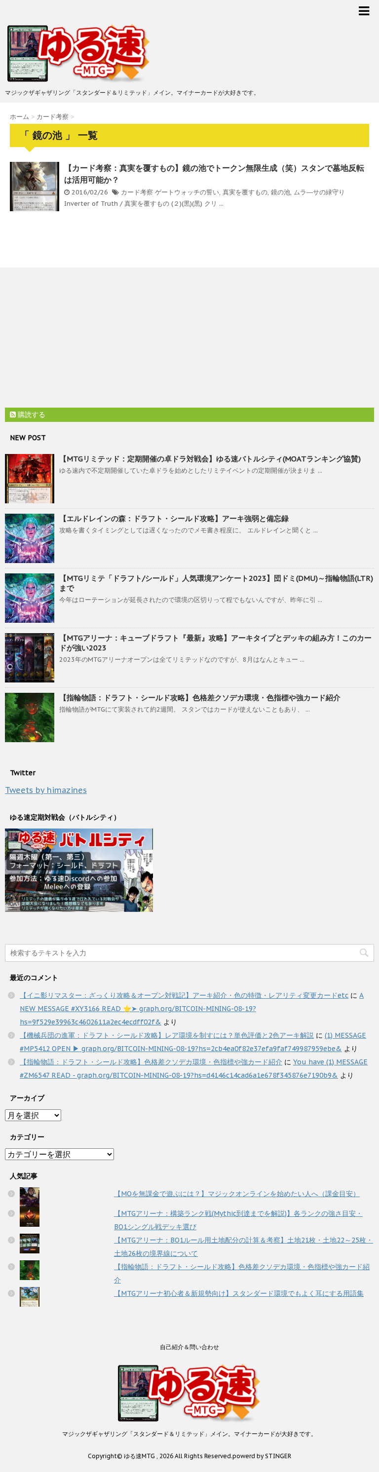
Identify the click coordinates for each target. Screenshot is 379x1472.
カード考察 (137, 192)
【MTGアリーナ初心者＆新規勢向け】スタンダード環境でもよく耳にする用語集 (239, 1293)
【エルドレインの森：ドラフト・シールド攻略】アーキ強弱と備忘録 (174, 518)
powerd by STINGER (261, 1456)
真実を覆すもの (245, 192)
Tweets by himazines (46, 790)
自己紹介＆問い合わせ (189, 1347)
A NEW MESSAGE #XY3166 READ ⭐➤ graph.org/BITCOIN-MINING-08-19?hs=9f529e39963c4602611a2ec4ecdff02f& (192, 1008)
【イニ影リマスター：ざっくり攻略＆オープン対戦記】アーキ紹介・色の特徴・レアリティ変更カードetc (184, 995)
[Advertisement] (79, 339)
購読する (30, 414)
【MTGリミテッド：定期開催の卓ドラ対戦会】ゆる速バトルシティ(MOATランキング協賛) (210, 458)
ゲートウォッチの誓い (187, 192)
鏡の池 (280, 192)
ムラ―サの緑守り (319, 192)
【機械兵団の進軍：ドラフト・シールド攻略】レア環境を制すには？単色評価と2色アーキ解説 (167, 1035)
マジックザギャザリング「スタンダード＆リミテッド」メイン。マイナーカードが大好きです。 (189, 1433)
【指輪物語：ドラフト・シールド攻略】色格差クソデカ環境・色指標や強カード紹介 (200, 697)
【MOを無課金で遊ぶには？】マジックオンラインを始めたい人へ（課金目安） (237, 1193)
